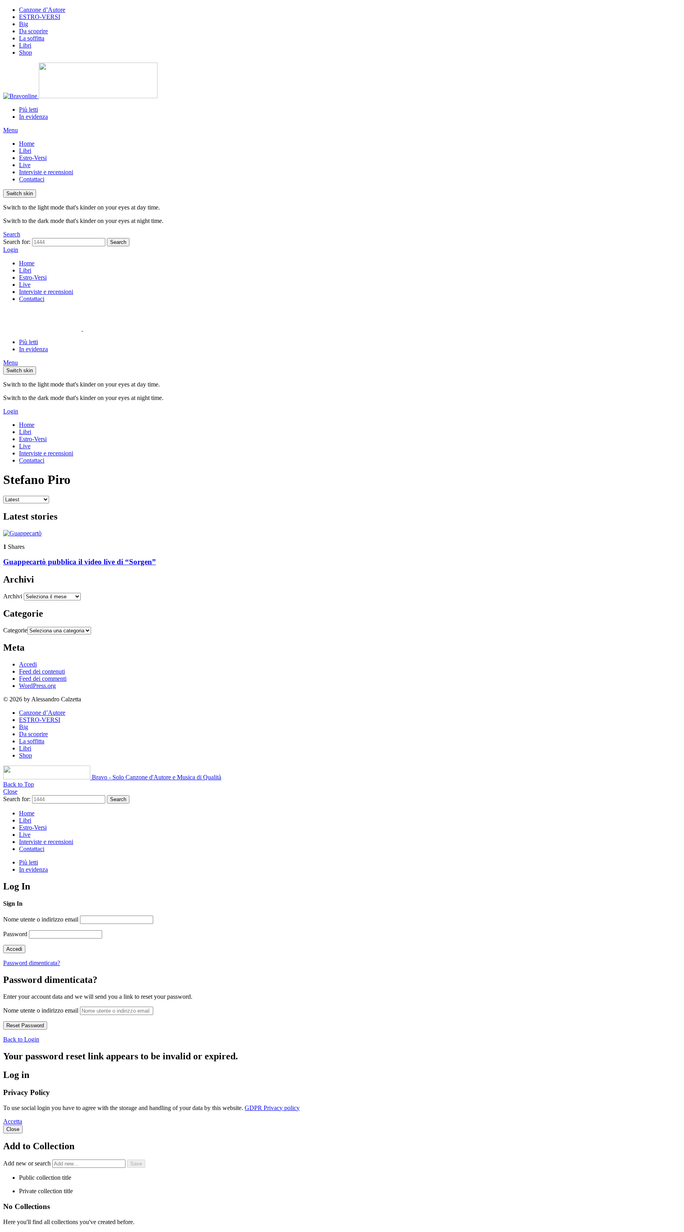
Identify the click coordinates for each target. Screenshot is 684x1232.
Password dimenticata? (31, 963)
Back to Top (18, 784)
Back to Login (21, 1039)
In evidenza (33, 116)
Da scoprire (33, 31)
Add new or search (27, 1163)
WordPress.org (37, 685)
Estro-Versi (33, 157)
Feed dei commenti (42, 678)
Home (26, 143)
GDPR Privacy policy (272, 1107)
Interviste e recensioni (46, 172)
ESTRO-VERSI (39, 16)
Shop (25, 52)
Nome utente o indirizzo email (40, 919)
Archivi (12, 596)
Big (23, 24)
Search (118, 242)
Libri (25, 45)
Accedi (28, 664)
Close (10, 791)
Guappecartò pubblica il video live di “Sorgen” (79, 562)
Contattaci (31, 179)
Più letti (28, 109)
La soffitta (31, 38)
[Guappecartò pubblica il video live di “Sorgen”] (342, 533)
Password (15, 934)
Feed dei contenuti (42, 671)
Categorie (15, 630)
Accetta (12, 1121)
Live (24, 165)
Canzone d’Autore (42, 9)
